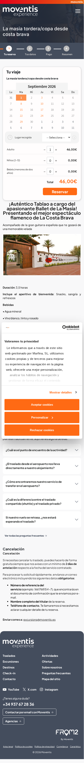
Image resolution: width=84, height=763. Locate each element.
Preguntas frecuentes (56, 673)
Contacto (9, 679)
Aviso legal (8, 746)
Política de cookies (24, 746)
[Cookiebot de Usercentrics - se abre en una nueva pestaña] (62, 327)
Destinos (8, 667)
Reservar (60, 191)
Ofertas (47, 661)
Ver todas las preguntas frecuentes (24, 535)
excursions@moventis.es (39, 619)
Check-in (9, 673)
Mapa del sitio (51, 679)
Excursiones (11, 661)
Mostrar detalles (61, 392)
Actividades (50, 655)
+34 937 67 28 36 (18, 704)
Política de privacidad (44, 746)
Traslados (9, 655)
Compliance (62, 746)
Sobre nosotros (52, 667)
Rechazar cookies (42, 430)
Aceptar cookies (42, 404)
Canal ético (75, 746)
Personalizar (39, 417)
